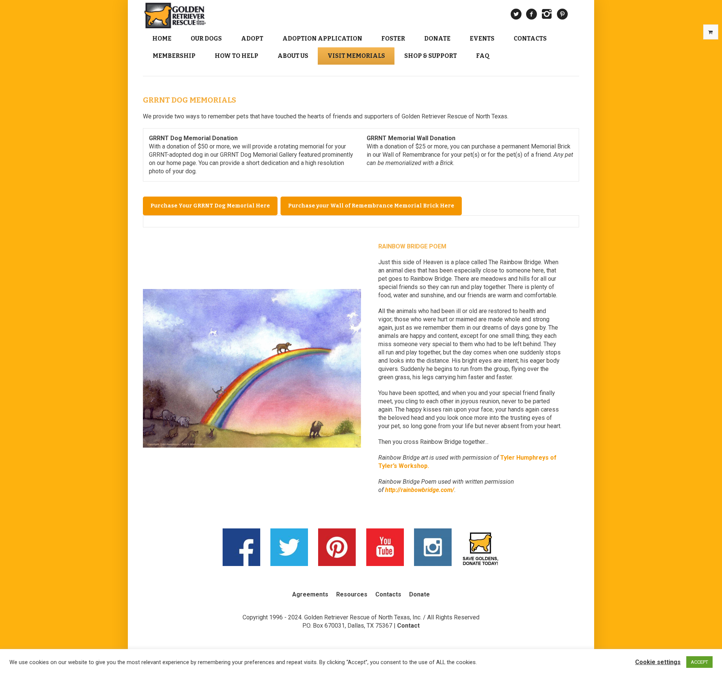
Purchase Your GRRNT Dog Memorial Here (210, 206)
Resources (351, 595)
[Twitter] (516, 14)
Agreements (310, 595)
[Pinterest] (562, 14)
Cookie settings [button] (658, 662)
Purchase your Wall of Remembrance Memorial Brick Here (371, 206)
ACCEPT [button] (699, 662)
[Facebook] (531, 14)
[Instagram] (546, 14)
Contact (408, 625)
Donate (419, 595)
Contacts (388, 595)
